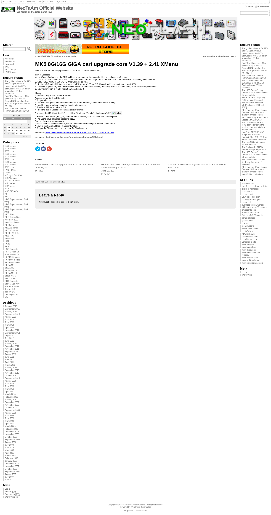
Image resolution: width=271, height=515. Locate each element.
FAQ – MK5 (10, 170)
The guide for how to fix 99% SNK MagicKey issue (18, 82)
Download (9, 64)
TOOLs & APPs (12, 286)
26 (9, 133)
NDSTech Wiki (248, 234)
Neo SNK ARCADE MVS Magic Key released (253, 133)
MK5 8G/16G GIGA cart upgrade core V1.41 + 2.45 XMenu (64, 164)
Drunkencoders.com (251, 197)
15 (21, 127)
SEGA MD (9, 265)
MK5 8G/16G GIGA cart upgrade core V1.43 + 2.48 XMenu (197, 164)
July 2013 (9, 319)
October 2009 (11, 407)
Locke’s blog (247, 231)
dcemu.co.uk (248, 194)
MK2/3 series (11, 178)
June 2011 (9, 357)
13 (13, 127)
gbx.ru (244, 223)
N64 (6, 194)
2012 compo (10, 165)
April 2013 (9, 327)
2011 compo (10, 162)
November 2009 (12, 405)
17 (29, 127)
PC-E (7, 241)
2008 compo (10, 154)
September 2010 (12, 378)
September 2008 (12, 439)
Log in (7, 489)
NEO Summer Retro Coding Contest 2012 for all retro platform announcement (254, 169)
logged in (55, 202)
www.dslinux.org (249, 250)
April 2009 (9, 423)
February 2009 (11, 429)
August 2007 (10, 474)
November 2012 (12, 330)
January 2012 (11, 343)
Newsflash (9, 238)
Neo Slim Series (12, 222)
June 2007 (9, 479)
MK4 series (10, 183)
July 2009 (9, 415)
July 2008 (9, 445)
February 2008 (11, 458)
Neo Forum (10, 61)
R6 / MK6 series (12, 257)
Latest (8, 173)
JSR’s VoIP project (250, 228)
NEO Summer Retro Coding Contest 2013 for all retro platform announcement (254, 112)
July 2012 (9, 338)
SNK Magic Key (12, 284)
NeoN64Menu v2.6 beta (252, 174)
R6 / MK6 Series (12, 260)
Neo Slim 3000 (11, 220)
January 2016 (11, 306)
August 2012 (10, 335)
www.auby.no (248, 244)
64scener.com (248, 183)
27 (13, 133)
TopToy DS (10, 289)
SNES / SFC (10, 276)
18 (5, 130)
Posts (250, 6)
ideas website (248, 226)
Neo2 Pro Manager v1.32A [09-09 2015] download (17, 97)
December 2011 (12, 346)
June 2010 (9, 386)
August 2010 (10, 381)
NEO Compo (10, 69)
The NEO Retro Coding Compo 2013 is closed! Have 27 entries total (255, 92)
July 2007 (9, 477)
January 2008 (11, 461)
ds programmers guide (252, 199)
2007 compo (10, 151)
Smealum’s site (249, 242)
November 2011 (12, 349)
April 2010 (9, 391)
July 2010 (9, 383)
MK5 (7, 189)
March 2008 (10, 455)
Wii (6, 297)
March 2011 (10, 365)
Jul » (25, 136)
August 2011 (10, 354)
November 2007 (12, 466)
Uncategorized (11, 294)
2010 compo (10, 159)
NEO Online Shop (13, 217)
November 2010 (12, 373)
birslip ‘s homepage (250, 189)
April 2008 (9, 453)
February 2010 (11, 397)
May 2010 (9, 389)
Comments (263, 6)
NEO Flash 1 (11, 214)
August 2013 (10, 317)
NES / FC (9, 236)
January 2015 (11, 311)
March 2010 (10, 394)
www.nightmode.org (250, 260)
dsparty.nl (246, 202)
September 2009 (12, 410)
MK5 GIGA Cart (12, 191)
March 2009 (10, 426)
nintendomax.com (250, 236)
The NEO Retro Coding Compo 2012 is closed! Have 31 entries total (255, 154)
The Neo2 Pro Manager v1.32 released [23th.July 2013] (253, 105)
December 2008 (12, 431)
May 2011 (9, 359)
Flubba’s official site (251, 212)
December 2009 (12, 402)
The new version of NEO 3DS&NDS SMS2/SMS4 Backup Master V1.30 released (253, 84)
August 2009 (10, 413)
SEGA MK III (11, 270)
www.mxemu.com (250, 257)
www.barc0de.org (249, 247)
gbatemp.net (247, 220)
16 (25, 127)
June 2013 (9, 322)
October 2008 (11, 437)
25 (5, 133)
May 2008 (9, 450)
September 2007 (12, 471)
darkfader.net (248, 191)
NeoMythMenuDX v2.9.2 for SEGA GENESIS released (254, 138)
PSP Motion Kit (12, 252)
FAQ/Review (10, 72)
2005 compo (10, 146)
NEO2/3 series (11, 225)
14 (17, 127)
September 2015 (12, 309)
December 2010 (12, 370)
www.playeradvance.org (252, 263)
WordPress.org (11, 497)
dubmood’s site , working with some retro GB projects (254, 206)
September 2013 (12, 314)
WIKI (7, 67)
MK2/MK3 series (12, 181)
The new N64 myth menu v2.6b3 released (253, 143)
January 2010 (11, 399)
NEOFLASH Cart (12, 233)
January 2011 (11, 367)
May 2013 (9, 325)
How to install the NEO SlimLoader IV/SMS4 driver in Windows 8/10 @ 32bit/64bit (17, 90)
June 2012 (9, 341)
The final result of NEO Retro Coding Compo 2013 (17, 109)
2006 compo (10, 149)
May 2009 (9, 421)
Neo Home (9, 59)
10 (29, 124)
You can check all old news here (218, 56)
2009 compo (10, 157)
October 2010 (11, 375)
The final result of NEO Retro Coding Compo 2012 (254, 148)
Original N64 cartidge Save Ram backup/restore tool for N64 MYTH (17, 103)
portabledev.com (249, 239)
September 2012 (12, 333)
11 (5, 127)
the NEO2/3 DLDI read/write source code (56, 56)
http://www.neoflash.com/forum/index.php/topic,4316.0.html (74, 137)
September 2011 (12, 351)
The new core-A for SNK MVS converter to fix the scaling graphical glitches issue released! (253, 126)
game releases (248, 218)
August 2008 (10, 442)
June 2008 (9, 447)
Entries (10, 491)
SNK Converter (12, 281)
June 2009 (9, 418)
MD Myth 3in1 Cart (13, 175)
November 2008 (12, 434)
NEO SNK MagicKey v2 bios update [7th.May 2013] (255, 118)
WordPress (247, 275)
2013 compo (10, 167)
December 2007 (12, 463)
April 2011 (9, 362)
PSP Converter (12, 249)
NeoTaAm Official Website (45, 8)
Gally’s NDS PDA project (253, 215)
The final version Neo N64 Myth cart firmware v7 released (253, 162)
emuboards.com (249, 210)
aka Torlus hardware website (255, 186)
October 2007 (11, 469)
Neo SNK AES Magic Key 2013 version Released (253, 99)
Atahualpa (146, 507)
